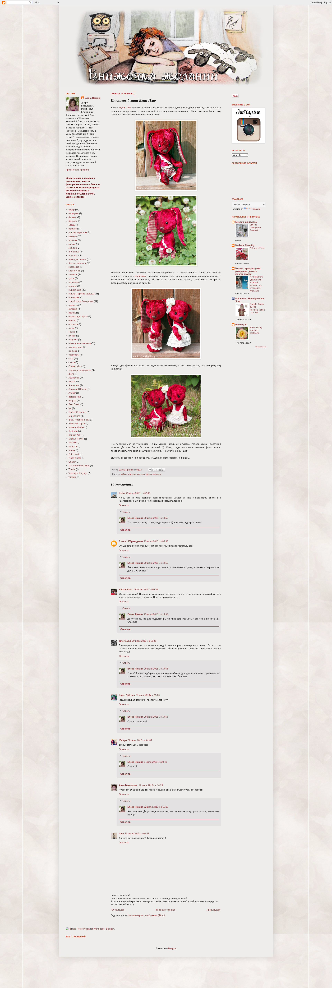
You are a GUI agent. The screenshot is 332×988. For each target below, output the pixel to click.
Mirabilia (72, 446)
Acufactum (73, 385)
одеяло (72, 320)
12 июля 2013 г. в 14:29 (151, 785)
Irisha (122, 493)
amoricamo (125, 641)
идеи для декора (77, 259)
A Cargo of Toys (257, 248)
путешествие (75, 347)
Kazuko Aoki (74, 435)
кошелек (72, 274)
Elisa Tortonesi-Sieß (78, 419)
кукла (71, 278)
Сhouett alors (75, 366)
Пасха (71, 332)
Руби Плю (125, 107)
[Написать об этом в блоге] (153, 470)
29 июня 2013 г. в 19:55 (156, 518)
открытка (73, 324)
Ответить (124, 505)
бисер (71, 209)
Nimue (71, 450)
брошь (71, 225)
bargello (72, 400)
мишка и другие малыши (149, 474)
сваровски (73, 354)
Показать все (260, 347)
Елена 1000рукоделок (131, 541)
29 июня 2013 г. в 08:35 (156, 541)
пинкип (72, 335)
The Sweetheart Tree (78, 465)
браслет (72, 221)
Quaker (72, 461)
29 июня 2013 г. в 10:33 (144, 641)
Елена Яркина (126, 470)
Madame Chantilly (245, 245)
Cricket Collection (77, 412)
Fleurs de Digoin (76, 423)
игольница (73, 251)
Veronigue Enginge (77, 473)
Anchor (72, 393)
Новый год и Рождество (80, 301)
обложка (72, 309)
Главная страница (165, 909)
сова (70, 358)
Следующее (118, 909)
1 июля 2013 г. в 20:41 (155, 762)
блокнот (72, 217)
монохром (73, 297)
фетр (71, 374)
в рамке (72, 228)
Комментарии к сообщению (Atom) (147, 915)
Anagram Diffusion (77, 389)
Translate (255, 209)
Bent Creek (74, 404)
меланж (72, 286)
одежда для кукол (78, 316)
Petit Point (73, 454)
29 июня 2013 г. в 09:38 (146, 589)
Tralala (71, 469)
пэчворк (72, 351)
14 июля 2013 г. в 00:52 (137, 833)
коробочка (73, 267)
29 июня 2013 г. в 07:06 (138, 493)
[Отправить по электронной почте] (150, 470)
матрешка (73, 282)
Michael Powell (76, 438)
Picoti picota (74, 458)
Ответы (126, 512)
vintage (72, 477)
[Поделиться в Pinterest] (163, 470)
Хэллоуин (73, 377)
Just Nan (72, 431)
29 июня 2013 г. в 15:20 (148, 695)
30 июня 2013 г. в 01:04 (140, 740)
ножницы (73, 305)
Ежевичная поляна (246, 222)
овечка (72, 312)
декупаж (72, 240)
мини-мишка (74, 290)
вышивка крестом (77, 232)
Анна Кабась (126, 589)
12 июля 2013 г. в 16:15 (156, 807)
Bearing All (241, 324)
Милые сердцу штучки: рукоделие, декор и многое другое (248, 271)
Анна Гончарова (128, 785)
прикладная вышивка (79, 343)
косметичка (74, 270)
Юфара (123, 740)
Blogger (172, 948)
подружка (140, 276)
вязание (72, 236)
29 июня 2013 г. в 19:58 (156, 668)
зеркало (72, 248)
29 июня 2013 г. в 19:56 (156, 563)
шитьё (71, 381)
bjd (69, 408)
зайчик (124, 474)
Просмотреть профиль (77, 169)
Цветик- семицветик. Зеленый (256, 228)
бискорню (73, 213)
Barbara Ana (74, 396)
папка (71, 328)
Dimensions (74, 416)
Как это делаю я (77, 263)
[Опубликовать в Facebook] (160, 470)
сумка (71, 362)
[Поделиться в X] (156, 470)
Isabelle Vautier (76, 427)
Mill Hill (72, 442)
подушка (72, 339)
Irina (121, 833)
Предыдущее (213, 909)
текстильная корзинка (79, 370)
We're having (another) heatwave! (256, 330)
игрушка (132, 474)
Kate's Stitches (127, 695)
